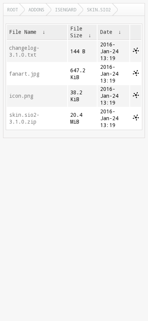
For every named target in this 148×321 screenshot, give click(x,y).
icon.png (21, 95)
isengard (65, 9)
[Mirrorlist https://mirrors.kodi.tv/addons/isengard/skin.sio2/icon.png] (136, 96)
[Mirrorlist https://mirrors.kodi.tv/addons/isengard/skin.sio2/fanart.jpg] (136, 74)
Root (12, 9)
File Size (76, 32)
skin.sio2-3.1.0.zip (24, 118)
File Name (22, 32)
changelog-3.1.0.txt (24, 51)
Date (106, 32)
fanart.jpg (24, 73)
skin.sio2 (99, 9)
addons (36, 9)
